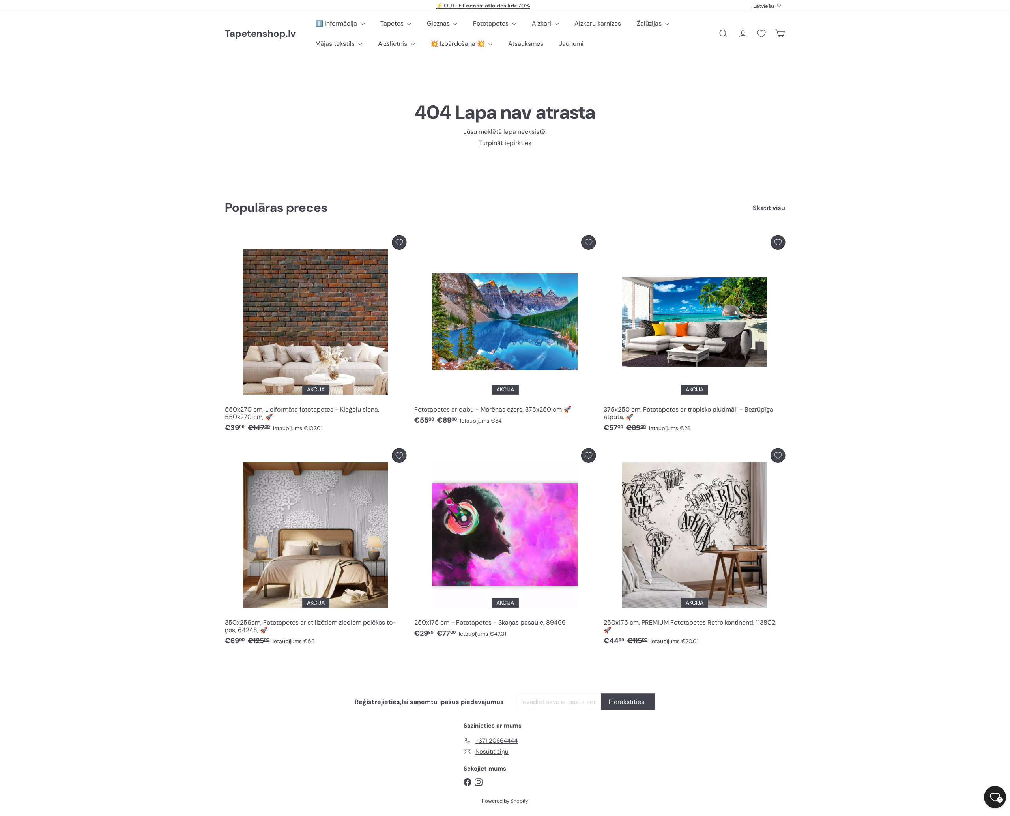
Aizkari (542, 23)
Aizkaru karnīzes (597, 23)
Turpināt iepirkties (505, 143)
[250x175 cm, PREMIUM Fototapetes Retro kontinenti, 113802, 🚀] (694, 548)
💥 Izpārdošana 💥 (458, 43)
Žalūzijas (650, 23)
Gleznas (439, 23)
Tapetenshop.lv (260, 33)
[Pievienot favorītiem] (399, 242)
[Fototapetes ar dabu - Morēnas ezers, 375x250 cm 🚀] (505, 332)
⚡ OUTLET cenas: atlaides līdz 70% (483, 5)
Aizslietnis (393, 43)
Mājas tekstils (335, 43)
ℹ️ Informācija (337, 23)
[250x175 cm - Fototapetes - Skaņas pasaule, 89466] (505, 545)
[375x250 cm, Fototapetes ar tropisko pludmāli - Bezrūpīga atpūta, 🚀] (694, 335)
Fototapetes (491, 23)
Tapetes (392, 23)
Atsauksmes (525, 43)
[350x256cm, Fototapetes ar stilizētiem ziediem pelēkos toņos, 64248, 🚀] (315, 548)
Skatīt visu (769, 207)
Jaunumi (571, 43)
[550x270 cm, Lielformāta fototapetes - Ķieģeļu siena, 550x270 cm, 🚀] (315, 335)
